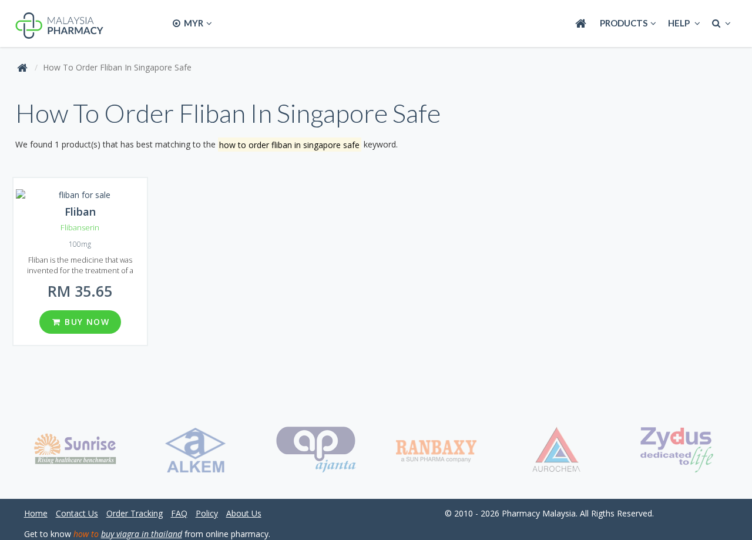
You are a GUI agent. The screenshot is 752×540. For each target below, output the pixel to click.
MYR (192, 23)
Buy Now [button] (85, 321)
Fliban (80, 211)
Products (623, 23)
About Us (243, 513)
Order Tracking (134, 513)
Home (36, 513)
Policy (207, 513)
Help (679, 23)
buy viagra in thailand (141, 533)
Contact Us (77, 513)
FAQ (179, 513)
